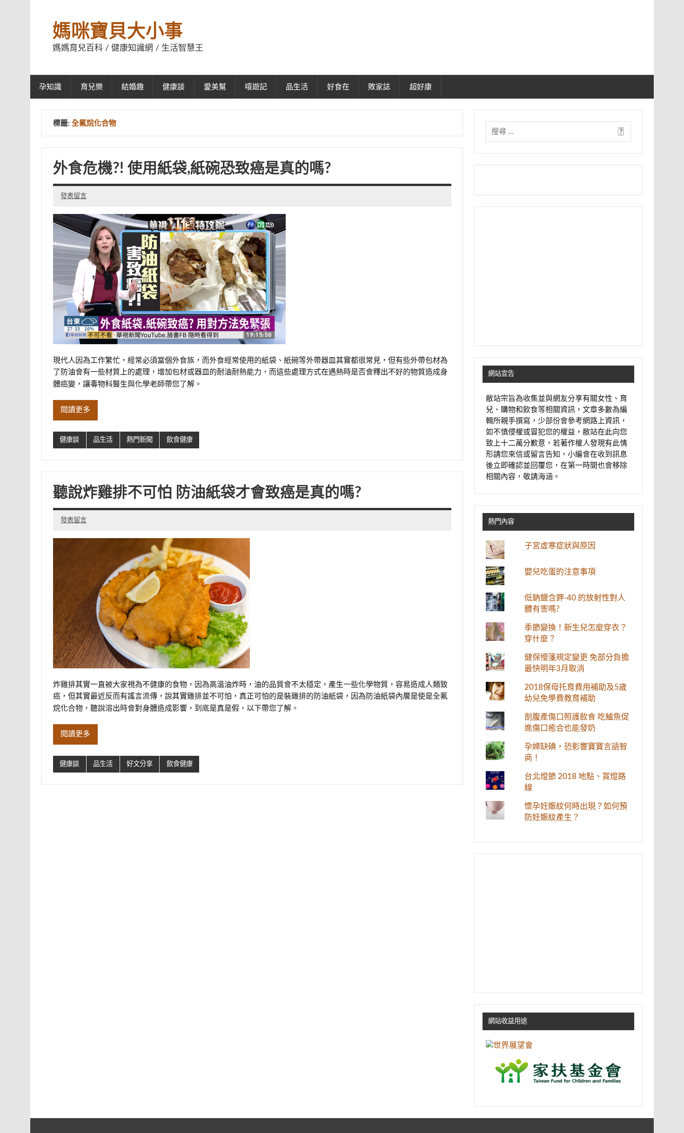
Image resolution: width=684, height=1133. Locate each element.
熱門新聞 (140, 439)
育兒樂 (91, 87)
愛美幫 (215, 87)
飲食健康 (180, 439)
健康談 (173, 87)
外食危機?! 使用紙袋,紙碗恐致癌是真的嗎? (192, 168)
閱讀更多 (75, 409)
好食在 (338, 87)
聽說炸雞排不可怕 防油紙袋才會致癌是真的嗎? (207, 492)
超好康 (420, 87)
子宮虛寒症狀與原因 (560, 546)
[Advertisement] (558, 276)
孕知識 (50, 87)
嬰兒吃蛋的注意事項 (560, 572)
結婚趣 (132, 87)
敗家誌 (379, 87)
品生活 (297, 87)
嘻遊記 (256, 87)
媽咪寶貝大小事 (118, 31)
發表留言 (73, 196)
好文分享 (140, 763)
